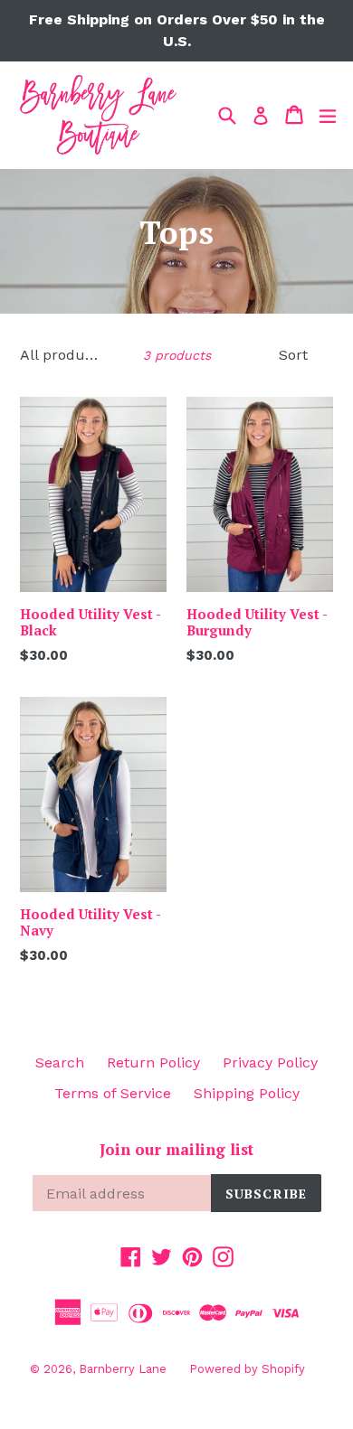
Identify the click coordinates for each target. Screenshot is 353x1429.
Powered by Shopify (247, 1369)
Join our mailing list (176, 1150)
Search (59, 1062)
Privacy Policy (270, 1062)
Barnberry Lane (123, 1369)
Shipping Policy (247, 1093)
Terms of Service (112, 1093)
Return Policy (153, 1062)
